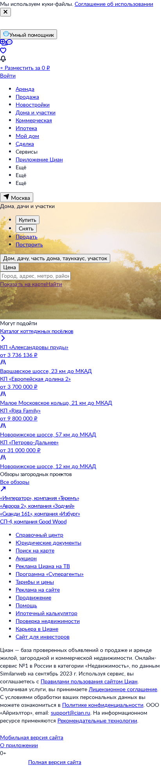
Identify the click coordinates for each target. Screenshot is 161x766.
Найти (54, 284)
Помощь (26, 605)
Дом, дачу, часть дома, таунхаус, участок (55, 258)
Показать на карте (23, 284)
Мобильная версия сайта (31, 737)
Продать (27, 236)
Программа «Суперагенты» (50, 574)
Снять (26, 228)
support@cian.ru (70, 712)
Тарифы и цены (35, 581)
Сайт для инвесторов (43, 636)
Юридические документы (48, 542)
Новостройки (33, 104)
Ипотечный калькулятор (46, 613)
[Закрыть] (5, 12)
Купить (27, 219)
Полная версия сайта (54, 762)
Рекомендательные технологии (97, 720)
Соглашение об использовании (114, 3)
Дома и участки (35, 112)
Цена (9, 267)
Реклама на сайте (38, 589)
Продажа (27, 96)
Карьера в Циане (37, 628)
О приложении (19, 745)
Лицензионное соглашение (123, 689)
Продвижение (33, 597)
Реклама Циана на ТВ (43, 566)
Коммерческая (34, 120)
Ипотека (26, 128)
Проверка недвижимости (48, 621)
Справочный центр (39, 534)
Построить (29, 244)
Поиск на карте (35, 550)
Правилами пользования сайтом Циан (89, 681)
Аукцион (26, 558)
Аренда (25, 88)
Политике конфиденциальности (102, 704)
